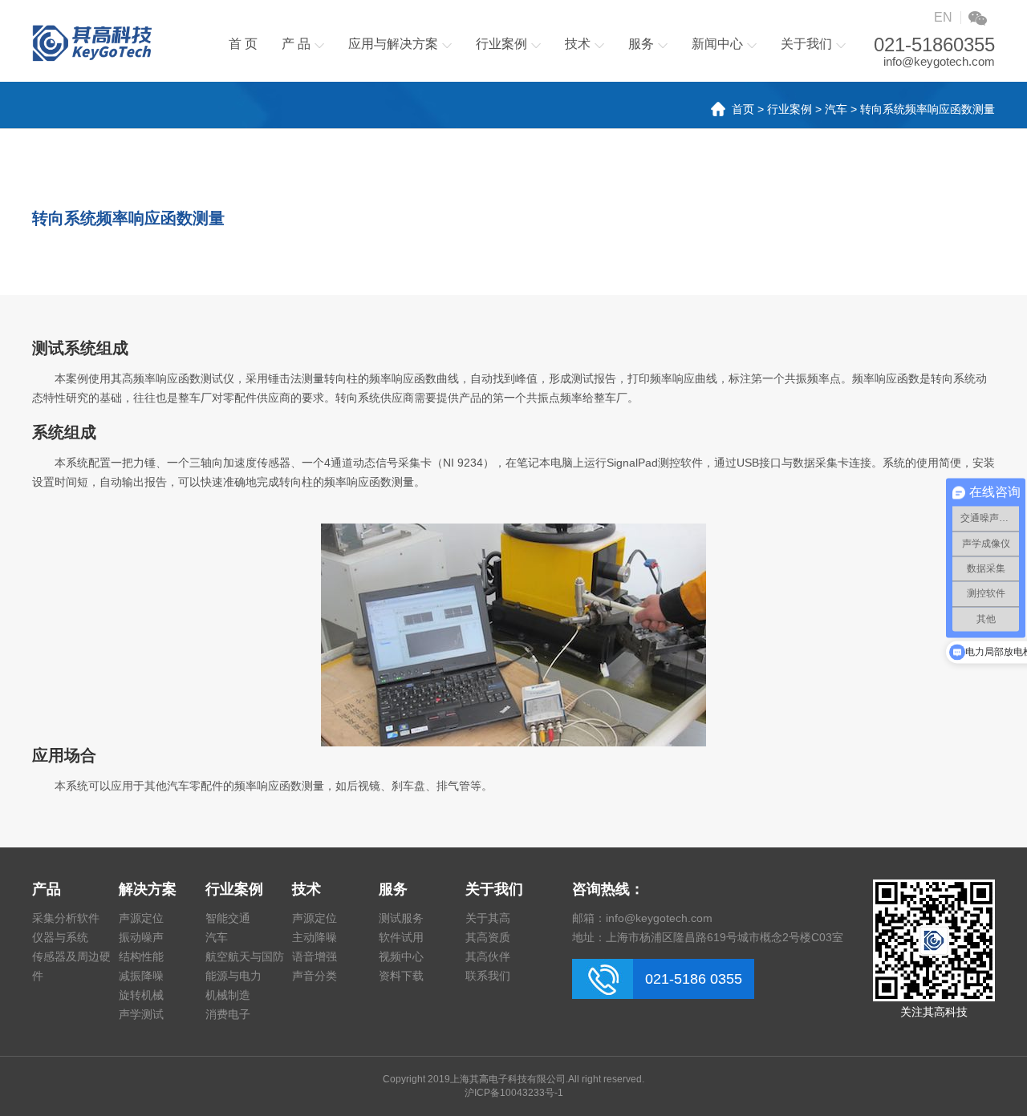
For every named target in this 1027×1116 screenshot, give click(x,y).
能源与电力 (233, 975)
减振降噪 (141, 975)
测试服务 (401, 918)
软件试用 (401, 937)
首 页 (243, 44)
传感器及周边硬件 (71, 966)
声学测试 (141, 1014)
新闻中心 (717, 44)
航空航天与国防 (244, 956)
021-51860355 (934, 45)
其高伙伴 (487, 956)
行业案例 (501, 44)
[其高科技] (92, 43)
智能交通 (227, 918)
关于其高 (487, 918)
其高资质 (487, 937)
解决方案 (148, 889)
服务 (641, 44)
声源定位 (141, 918)
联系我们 (487, 975)
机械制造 (227, 995)
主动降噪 (314, 937)
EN (943, 17)
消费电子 (227, 1014)
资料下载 (401, 975)
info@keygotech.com (939, 61)
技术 (578, 44)
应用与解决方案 (393, 44)
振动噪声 (141, 937)
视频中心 (401, 956)
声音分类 (314, 975)
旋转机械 (141, 995)
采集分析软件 (65, 918)
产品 (46, 889)
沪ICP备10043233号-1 (514, 1092)
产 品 (296, 44)
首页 (743, 109)
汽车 (836, 109)
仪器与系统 (60, 937)
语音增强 (314, 956)
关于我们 (806, 44)
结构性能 (141, 956)
